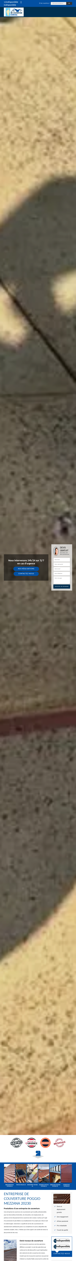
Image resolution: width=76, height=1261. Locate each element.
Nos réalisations (26, 569)
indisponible (12, 2)
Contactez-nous (26, 574)
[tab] (38, 630)
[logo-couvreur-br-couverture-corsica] (14, 12)
